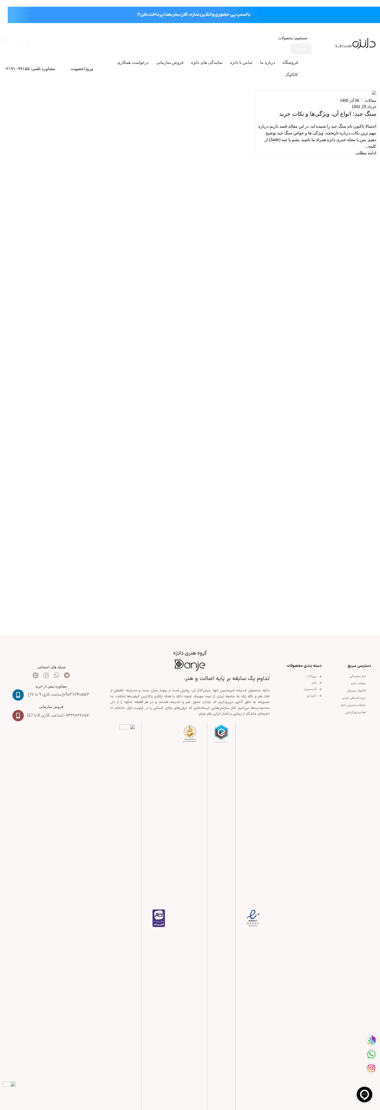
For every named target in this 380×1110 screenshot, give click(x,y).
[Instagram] (46, 675)
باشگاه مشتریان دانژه (353, 705)
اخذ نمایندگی (358, 676)
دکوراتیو (312, 695)
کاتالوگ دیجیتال (356, 691)
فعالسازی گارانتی (355, 712)
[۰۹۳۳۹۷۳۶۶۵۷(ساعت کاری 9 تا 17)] (18, 715)
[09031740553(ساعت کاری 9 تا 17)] (18, 695)
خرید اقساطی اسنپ (354, 698)
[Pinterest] (36, 675)
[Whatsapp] (56, 675)
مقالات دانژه (358, 684)
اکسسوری (310, 689)
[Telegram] (67, 675)
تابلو (315, 682)
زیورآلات (312, 676)
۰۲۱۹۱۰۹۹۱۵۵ (16, 68)
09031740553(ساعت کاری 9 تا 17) (58, 695)
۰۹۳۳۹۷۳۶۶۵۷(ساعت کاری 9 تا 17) (58, 715)
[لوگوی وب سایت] (355, 43)
